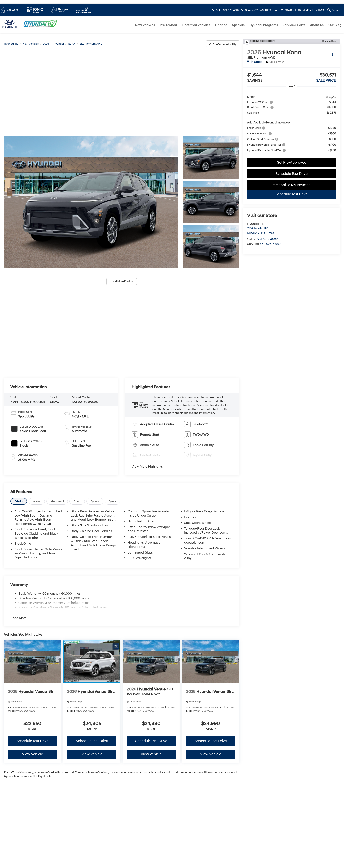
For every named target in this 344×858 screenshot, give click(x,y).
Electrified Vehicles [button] (196, 25)
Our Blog (335, 25)
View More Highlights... (148, 467)
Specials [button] (238, 25)
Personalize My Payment (291, 185)
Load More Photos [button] (122, 281)
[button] (91, 202)
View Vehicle (32, 754)
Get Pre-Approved (291, 162)
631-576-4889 (270, 244)
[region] (291, 123)
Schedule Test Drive (292, 173)
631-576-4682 (267, 239)
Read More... (19, 618)
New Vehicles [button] (145, 25)
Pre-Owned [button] (168, 25)
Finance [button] (221, 25)
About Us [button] (317, 25)
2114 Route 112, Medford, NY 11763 (304, 10)
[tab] (18, 501)
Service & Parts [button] (294, 25)
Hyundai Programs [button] (263, 25)
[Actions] (332, 54)
